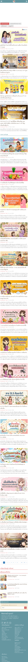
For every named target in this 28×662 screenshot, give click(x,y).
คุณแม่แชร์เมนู (17, 648)
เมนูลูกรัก (11, 26)
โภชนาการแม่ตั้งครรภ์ (5, 630)
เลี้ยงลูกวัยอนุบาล (18, 631)
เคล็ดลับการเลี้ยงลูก (19, 625)
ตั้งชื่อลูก (3, 631)
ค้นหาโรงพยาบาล (5, 637)
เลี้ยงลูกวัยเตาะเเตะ (18, 630)
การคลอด (3, 632)
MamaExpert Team (4, 48)
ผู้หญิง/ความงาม (18, 642)
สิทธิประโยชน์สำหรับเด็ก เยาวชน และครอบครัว (20, 650)
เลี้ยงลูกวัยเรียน (17, 632)
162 (21, 562)
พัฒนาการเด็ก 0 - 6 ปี (19, 627)
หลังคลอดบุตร (4, 633)
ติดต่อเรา (3, 659)
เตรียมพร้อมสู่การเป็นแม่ (6, 568)
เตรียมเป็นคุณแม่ (5, 625)
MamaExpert (14, 1)
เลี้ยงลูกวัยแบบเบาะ (18, 628)
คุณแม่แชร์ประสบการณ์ (15, 24)
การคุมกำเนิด (4, 638)
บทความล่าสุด (4, 134)
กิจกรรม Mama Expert (19, 652)
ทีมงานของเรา (4, 656)
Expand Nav (1, 1)
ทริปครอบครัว (17, 646)
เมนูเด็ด (16, 645)
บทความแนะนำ (4, 24)
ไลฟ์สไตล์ (17, 640)
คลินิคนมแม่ (4, 26)
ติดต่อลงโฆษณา (4, 660)
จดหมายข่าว (6, 602)
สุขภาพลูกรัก (17, 635)
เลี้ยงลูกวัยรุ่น (17, 633)
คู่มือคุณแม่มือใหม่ (5, 572)
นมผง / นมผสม (4, 636)
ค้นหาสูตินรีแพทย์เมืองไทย (6, 640)
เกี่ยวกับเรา (4, 654)
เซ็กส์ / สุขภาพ (17, 644)
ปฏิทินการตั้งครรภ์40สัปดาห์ (7, 627)
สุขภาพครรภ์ (4, 628)
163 (24, 562)
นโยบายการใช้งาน (5, 657)
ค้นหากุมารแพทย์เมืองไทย (19, 638)
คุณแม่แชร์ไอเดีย (18, 647)
